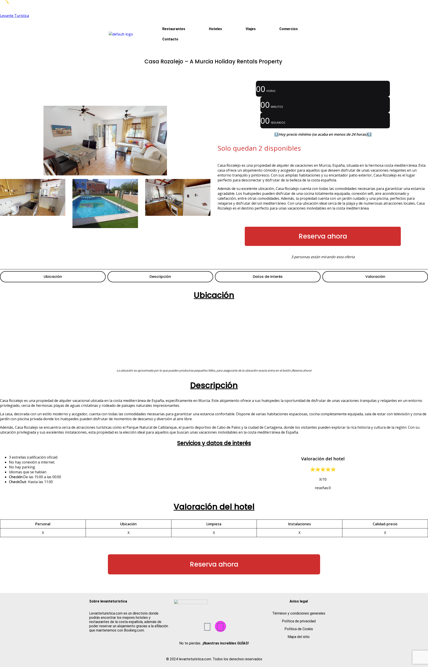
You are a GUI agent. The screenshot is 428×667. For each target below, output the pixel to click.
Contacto (170, 39)
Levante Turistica (14, 15)
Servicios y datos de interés (214, 443)
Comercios (288, 29)
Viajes (251, 29)
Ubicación (53, 276)
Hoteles (215, 29)
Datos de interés (268, 276)
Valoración (375, 276)
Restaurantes (173, 29)
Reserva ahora (323, 236)
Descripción (160, 276)
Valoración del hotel (214, 506)
